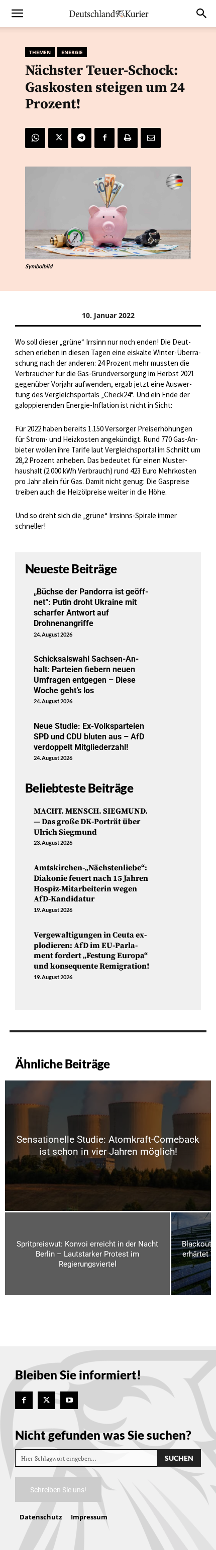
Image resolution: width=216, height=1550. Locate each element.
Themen (40, 52)
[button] (17, 13)
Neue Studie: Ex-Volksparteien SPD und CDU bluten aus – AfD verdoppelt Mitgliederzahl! (89, 736)
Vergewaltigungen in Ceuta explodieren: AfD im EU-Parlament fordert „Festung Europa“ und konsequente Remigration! (92, 950)
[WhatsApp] (35, 138)
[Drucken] (128, 138)
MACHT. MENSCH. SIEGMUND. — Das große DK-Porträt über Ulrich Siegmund (91, 821)
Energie (72, 52)
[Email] (151, 138)
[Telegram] (81, 138)
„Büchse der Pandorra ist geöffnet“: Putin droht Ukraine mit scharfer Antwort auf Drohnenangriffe (91, 607)
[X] (58, 138)
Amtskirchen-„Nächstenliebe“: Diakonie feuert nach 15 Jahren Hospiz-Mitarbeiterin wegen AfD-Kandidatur (91, 883)
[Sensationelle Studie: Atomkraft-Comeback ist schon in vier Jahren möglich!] (108, 1145)
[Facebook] (104, 138)
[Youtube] (69, 1400)
